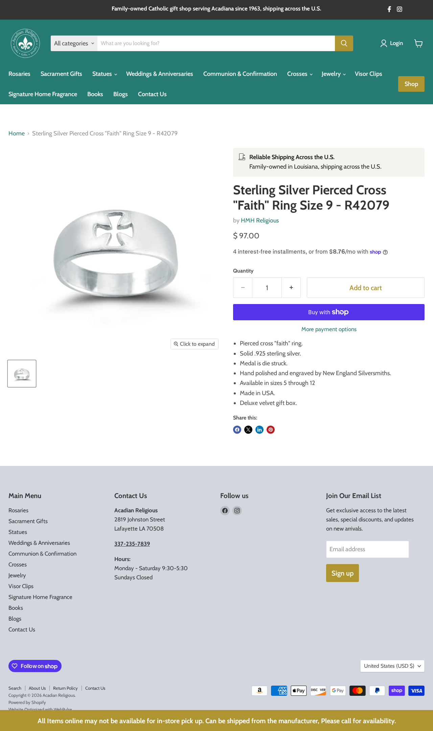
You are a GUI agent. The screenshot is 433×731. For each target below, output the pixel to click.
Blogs (120, 94)
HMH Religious (260, 220)
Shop (411, 84)
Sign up (343, 573)
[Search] (344, 43)
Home (16, 133)
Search (14, 688)
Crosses (298, 74)
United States (389, 666)
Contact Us (152, 94)
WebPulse (63, 709)
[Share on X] (248, 430)
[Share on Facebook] (237, 430)
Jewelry (332, 74)
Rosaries (19, 74)
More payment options (329, 329)
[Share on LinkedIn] (259, 430)
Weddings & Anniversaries (159, 74)
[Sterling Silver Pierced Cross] (22, 373)
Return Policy (65, 688)
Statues (102, 74)
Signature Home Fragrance (42, 94)
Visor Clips (368, 74)
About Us (37, 688)
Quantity (243, 271)
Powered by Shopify (27, 702)
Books (95, 94)
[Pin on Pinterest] (271, 430)
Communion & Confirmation (240, 74)
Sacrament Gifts (61, 74)
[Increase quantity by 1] (291, 287)
